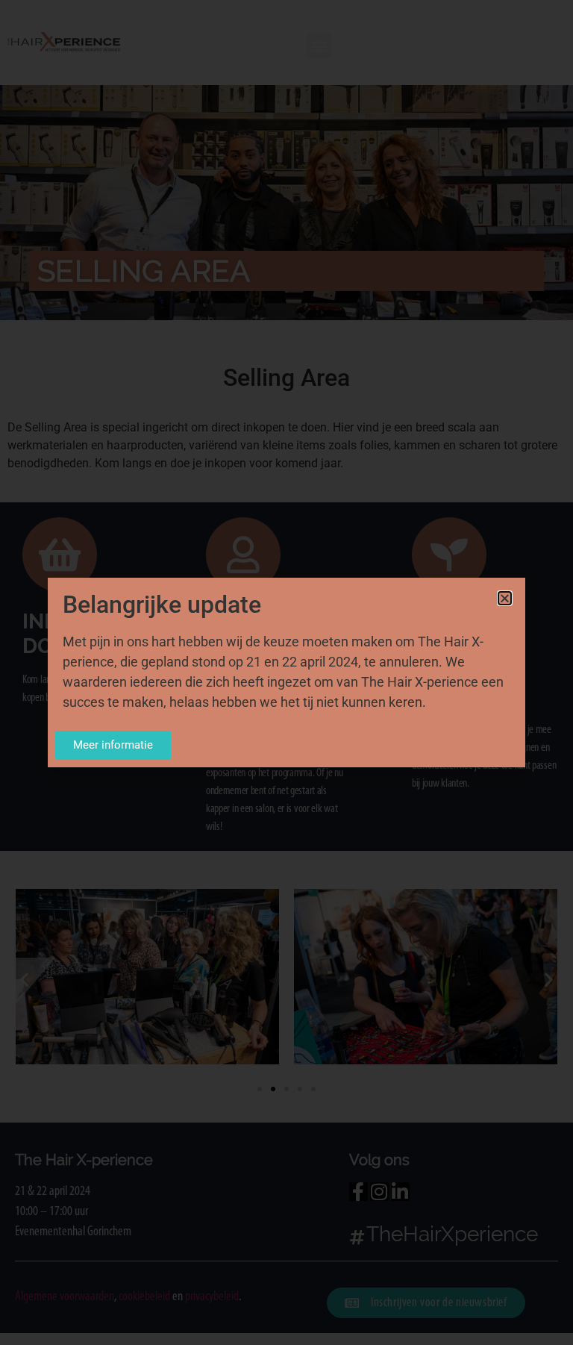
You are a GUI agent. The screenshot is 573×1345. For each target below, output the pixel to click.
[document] (286, 672)
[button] (504, 598)
